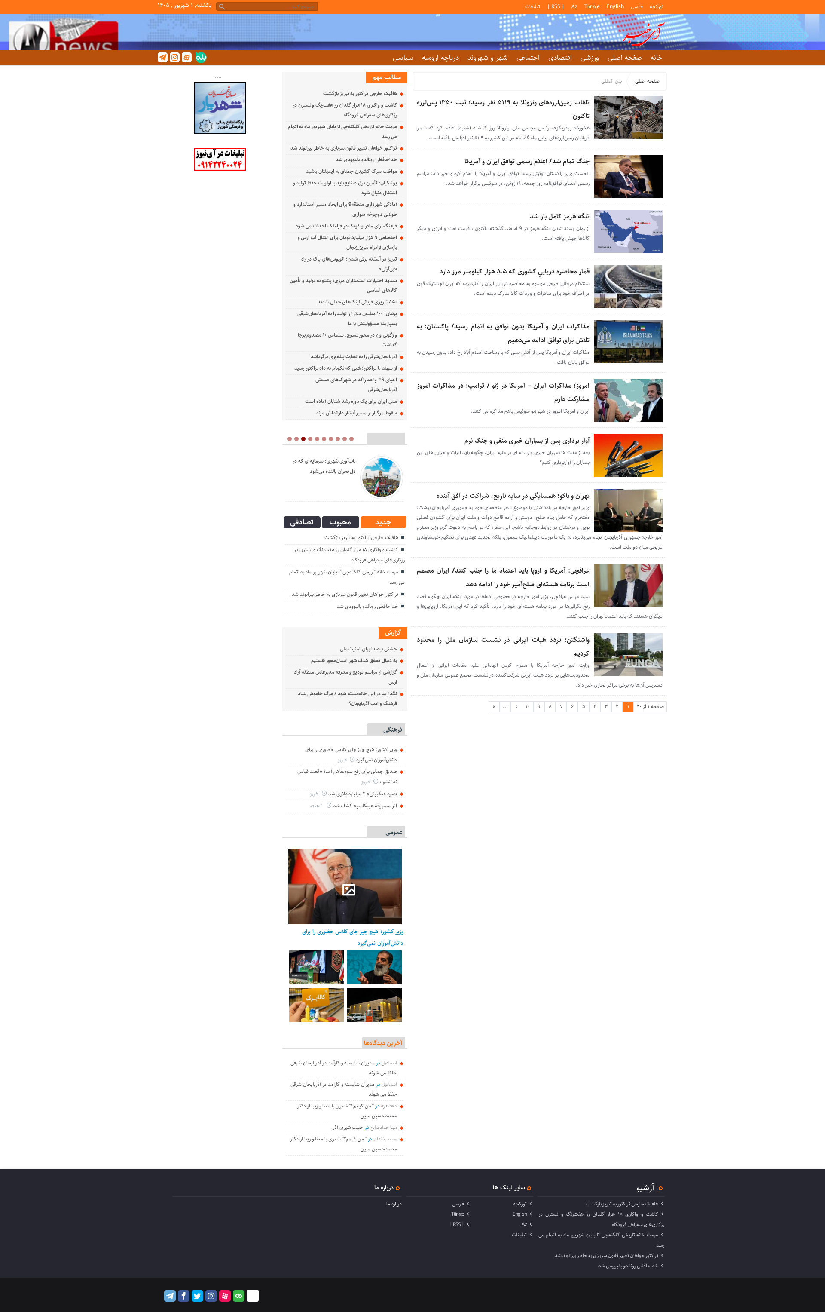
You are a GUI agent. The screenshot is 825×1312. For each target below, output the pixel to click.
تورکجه (656, 7)
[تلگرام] (163, 57)
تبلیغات (532, 7)
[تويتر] (197, 1296)
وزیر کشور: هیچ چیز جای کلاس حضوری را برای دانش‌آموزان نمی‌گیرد (352, 937)
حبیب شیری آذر (348, 1127)
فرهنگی (392, 730)
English (615, 7)
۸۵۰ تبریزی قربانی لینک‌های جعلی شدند (357, 302)
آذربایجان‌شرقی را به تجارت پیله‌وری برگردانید (354, 357)
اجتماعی (528, 57)
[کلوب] (238, 1296)
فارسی (637, 7)
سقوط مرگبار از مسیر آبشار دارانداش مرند (356, 413)
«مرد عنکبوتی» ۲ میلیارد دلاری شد (362, 794)
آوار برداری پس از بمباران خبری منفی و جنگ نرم (527, 440)
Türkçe (592, 7)
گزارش (393, 633)
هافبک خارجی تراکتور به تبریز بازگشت (360, 93)
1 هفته (317, 805)
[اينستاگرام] (175, 57)
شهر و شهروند (488, 57)
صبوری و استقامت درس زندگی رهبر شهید (326, 466)
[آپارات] (187, 57)
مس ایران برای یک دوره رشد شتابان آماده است (351, 401)
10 (528, 706)
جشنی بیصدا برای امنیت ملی (368, 649)
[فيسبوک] (183, 1296)
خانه (657, 57)
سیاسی (403, 57)
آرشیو (645, 1188)
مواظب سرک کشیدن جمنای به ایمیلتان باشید (351, 171)
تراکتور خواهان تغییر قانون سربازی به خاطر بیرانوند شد (343, 148)
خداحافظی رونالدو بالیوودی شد (366, 160)
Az (574, 7)
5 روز (343, 759)
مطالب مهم (387, 77)
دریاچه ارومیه (440, 57)
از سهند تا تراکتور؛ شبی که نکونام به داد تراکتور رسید (345, 368)
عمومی (393, 832)
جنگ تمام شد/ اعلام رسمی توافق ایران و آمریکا (527, 161)
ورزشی (590, 57)
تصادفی (302, 522)
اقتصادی (560, 57)
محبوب (340, 522)
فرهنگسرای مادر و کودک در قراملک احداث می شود (346, 226)
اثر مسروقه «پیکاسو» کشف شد (365, 806)
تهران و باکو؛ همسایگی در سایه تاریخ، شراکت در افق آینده (513, 495)
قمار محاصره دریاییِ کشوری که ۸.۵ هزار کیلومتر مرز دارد (515, 271)
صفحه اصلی (625, 57)
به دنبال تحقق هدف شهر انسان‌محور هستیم (354, 660)
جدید (383, 522)
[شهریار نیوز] (220, 132)
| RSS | (556, 7)
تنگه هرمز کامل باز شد (560, 216)
